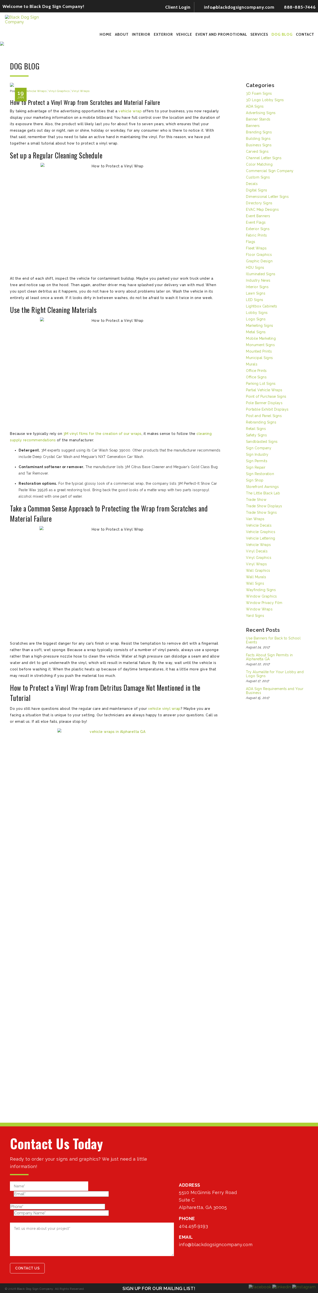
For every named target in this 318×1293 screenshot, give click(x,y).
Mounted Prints (259, 351)
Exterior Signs (258, 229)
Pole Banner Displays (264, 403)
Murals (251, 364)
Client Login (177, 7)
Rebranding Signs (261, 422)
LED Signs (254, 300)
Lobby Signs (257, 313)
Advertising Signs (261, 113)
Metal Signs (256, 332)
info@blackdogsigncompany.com (239, 7)
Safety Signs (256, 435)
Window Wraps (259, 609)
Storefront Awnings (262, 487)
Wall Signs (255, 583)
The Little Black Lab (263, 493)
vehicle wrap (130, 111)
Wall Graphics (258, 570)
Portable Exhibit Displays (267, 409)
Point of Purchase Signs (266, 396)
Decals (252, 184)
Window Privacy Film (264, 603)
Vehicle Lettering (260, 538)
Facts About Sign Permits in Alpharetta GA (269, 657)
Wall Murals (256, 577)
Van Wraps (255, 519)
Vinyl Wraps (81, 91)
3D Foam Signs (259, 93)
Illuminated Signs (261, 274)
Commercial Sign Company (270, 171)
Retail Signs (256, 429)
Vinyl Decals (257, 551)
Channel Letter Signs (263, 158)
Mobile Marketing (261, 338)
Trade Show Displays (264, 506)
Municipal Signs (259, 358)
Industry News (258, 280)
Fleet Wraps (256, 248)
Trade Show (256, 500)
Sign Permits (256, 461)
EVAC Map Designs (262, 209)
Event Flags (256, 222)
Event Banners (258, 216)
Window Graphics (261, 596)
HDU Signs (255, 268)
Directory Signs (259, 203)
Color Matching (259, 164)
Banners (253, 126)
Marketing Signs (259, 326)
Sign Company (258, 448)
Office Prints (256, 371)
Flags (250, 242)
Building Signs (258, 139)
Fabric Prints (256, 235)
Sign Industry (257, 454)
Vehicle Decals (259, 525)
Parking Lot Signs (261, 384)
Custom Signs (258, 177)
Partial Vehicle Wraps (264, 390)
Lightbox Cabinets (261, 306)
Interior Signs (257, 287)
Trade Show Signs (261, 512)
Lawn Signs (255, 293)
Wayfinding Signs (261, 590)
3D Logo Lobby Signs (265, 100)
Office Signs (256, 377)
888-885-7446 (299, 7)
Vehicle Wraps (36, 91)
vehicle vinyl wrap (164, 709)
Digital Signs (256, 190)
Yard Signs (255, 616)
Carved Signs (257, 151)
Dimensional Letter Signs (267, 197)
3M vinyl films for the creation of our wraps (102, 434)
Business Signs (259, 145)
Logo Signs (256, 319)
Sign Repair (256, 467)
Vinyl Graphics (59, 91)
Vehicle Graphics (260, 532)
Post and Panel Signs (264, 416)
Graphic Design (259, 261)
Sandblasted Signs (262, 442)
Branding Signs (259, 132)
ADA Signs (255, 106)
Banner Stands (258, 119)
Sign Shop (255, 480)
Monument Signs (260, 345)
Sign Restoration (260, 474)
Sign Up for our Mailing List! (159, 1288)
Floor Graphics (259, 255)
